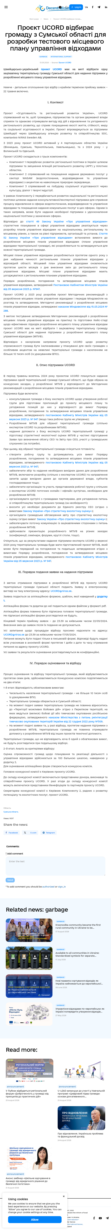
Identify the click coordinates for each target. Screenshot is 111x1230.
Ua (86, 7)
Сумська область (10, 812)
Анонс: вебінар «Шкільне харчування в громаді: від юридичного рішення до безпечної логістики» (28, 1181)
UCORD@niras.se (61, 591)
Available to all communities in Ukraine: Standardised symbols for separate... (77, 954)
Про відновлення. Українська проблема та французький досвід (80, 1135)
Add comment (14, 853)
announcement (15, 1086)
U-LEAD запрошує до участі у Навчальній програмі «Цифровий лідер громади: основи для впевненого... (81, 1094)
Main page (33, 19)
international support (61, 56)
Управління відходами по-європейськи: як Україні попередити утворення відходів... (80, 1010)
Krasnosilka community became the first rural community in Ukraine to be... (78, 926)
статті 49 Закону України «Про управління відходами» (67, 221)
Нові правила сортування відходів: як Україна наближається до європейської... (79, 982)
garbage (43, 56)
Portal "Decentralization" (69, 1219)
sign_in (62, 886)
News (46, 19)
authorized (48, 886)
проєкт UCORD (51, 69)
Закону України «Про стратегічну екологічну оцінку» (57, 511)
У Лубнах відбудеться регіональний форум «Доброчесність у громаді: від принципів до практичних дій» (27, 1094)
